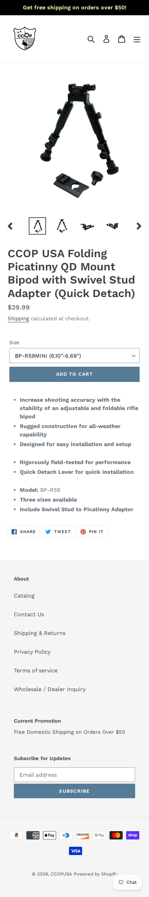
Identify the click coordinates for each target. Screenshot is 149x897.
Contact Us (29, 614)
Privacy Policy (32, 651)
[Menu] (136, 38)
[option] (37, 226)
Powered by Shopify (95, 874)
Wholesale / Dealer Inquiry (50, 689)
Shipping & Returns (39, 633)
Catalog (24, 595)
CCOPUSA (61, 874)
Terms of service (36, 670)
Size (14, 342)
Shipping (18, 318)
